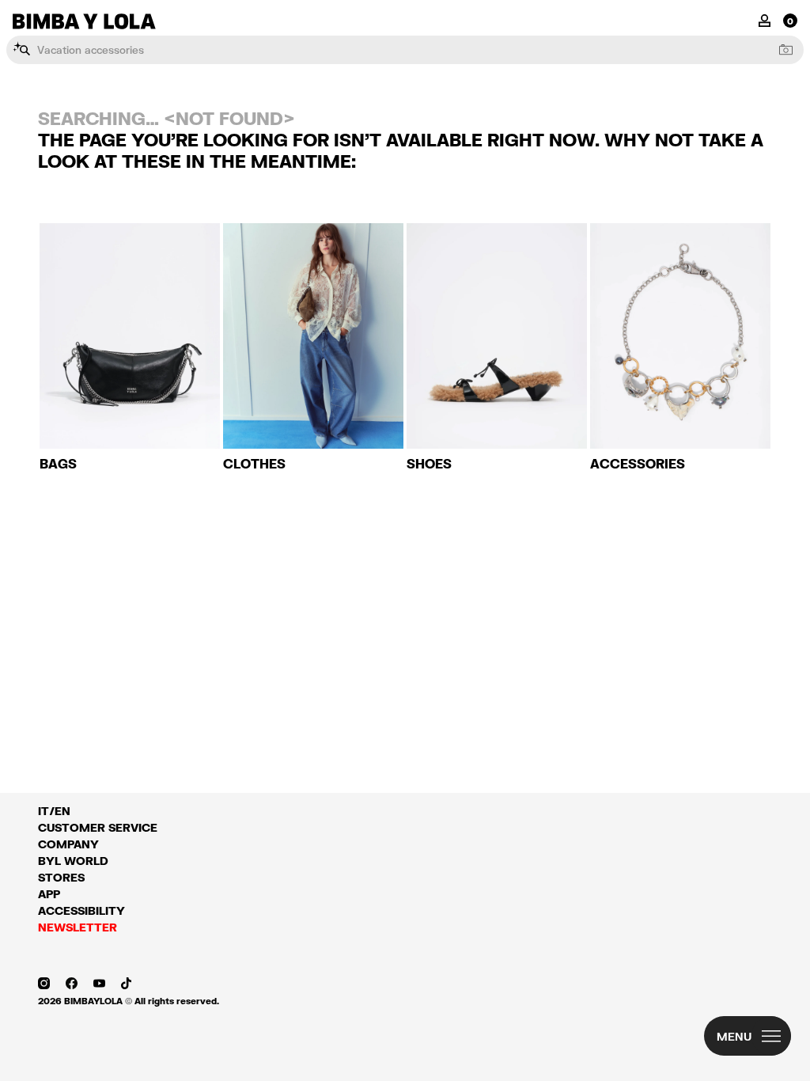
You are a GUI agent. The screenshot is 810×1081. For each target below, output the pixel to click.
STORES (61, 877)
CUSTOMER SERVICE (97, 827)
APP (49, 894)
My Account (764, 19)
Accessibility (81, 910)
